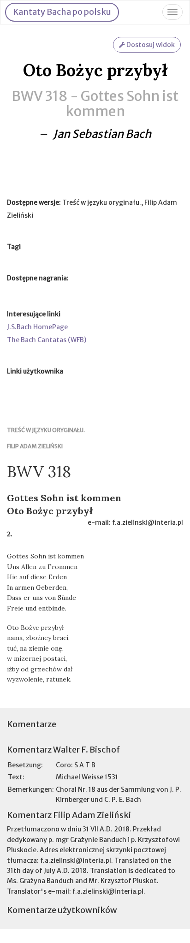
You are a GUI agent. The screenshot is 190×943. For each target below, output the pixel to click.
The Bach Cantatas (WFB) (46, 340)
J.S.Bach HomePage (37, 327)
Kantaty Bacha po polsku (62, 11)
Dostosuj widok (150, 45)
